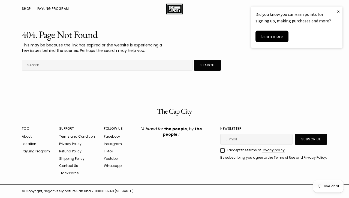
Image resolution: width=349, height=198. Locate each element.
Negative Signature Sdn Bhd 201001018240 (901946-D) (89, 191)
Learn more (272, 36)
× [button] (338, 11)
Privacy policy (273, 150)
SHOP (26, 8)
